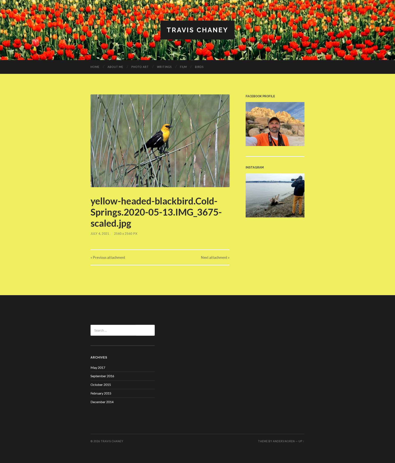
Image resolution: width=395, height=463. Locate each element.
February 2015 (101, 393)
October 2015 (101, 384)
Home (95, 66)
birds (199, 66)
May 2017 (98, 367)
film (183, 66)
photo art (140, 66)
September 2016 (102, 376)
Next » (215, 257)
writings (164, 66)
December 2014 (102, 402)
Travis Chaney (197, 30)
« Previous (108, 257)
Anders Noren (284, 441)
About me (115, 66)
